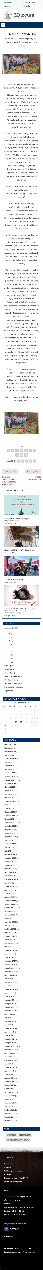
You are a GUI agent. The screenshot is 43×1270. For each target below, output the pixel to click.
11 (10, 718)
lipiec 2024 (8, 833)
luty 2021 (8, 957)
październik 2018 (11, 1046)
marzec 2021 (9, 954)
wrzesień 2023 (10, 869)
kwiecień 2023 (10, 886)
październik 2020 (11, 968)
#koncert (11, 1135)
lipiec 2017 (8, 1099)
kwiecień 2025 (10, 801)
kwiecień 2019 (10, 1028)
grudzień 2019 (10, 1000)
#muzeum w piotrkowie (18, 1140)
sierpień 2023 (9, 872)
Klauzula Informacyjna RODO (16, 1178)
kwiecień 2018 (10, 1067)
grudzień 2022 (10, 901)
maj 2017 (7, 1106)
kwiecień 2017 (10, 1110)
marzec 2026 (9, 762)
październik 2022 (11, 908)
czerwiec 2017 (10, 1103)
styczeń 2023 (9, 897)
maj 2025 (8, 798)
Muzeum (23, 38)
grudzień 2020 (10, 961)
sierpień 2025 (9, 787)
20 (21, 722)
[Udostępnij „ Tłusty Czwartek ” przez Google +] (17, 450)
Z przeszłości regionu (12, 687)
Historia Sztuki (10, 1164)
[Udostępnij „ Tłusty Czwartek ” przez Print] (26, 455)
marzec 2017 (9, 1114)
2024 (7, 42)
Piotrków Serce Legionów (29, 4)
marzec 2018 (9, 1071)
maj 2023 (7, 883)
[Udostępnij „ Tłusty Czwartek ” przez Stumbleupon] (17, 455)
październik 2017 (11, 1089)
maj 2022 (8, 925)
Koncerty (8, 673)
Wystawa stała (10, 680)
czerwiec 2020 (10, 982)
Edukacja (8, 666)
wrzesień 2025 (10, 783)
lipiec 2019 (8, 1018)
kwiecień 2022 (10, 929)
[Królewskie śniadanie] (21, 566)
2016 (8, 634)
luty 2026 (8, 766)
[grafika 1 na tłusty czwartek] (21, 433)
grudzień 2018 (10, 1039)
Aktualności (16, 42)
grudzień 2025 (10, 773)
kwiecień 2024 (10, 844)
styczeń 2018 (9, 1078)
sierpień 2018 (9, 1053)
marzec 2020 (9, 993)
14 (26, 718)
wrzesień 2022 (10, 911)
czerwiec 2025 (10, 794)
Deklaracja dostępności (13, 1182)
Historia (7, 669)
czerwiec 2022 (10, 922)
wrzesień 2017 (10, 1092)
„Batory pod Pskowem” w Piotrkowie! (19, 550)
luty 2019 (8, 1035)
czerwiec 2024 (10, 837)
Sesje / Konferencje (11, 676)
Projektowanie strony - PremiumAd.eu (19, 1252)
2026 (8, 662)
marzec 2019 (9, 1032)
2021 (8, 648)
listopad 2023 (9, 861)
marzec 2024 (9, 847)
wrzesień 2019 (10, 1011)
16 (37, 718)
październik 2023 (11, 865)
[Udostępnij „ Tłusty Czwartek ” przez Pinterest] (26, 450)
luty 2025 (8, 808)
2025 (8, 658)
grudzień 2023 (10, 858)
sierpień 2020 (9, 975)
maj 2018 (7, 1064)
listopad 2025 (9, 776)
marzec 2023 (9, 890)
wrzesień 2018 (10, 1050)
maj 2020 (8, 986)
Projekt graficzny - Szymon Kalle (17, 1248)
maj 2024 (7, 840)
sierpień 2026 (9, 744)
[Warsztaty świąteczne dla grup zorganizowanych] (21, 505)
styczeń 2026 (9, 769)
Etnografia (8, 1167)
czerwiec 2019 (10, 1021)
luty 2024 (8, 851)
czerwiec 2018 (10, 1060)
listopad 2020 (9, 964)
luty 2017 (8, 1117)
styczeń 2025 (9, 812)
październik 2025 (11, 780)
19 (16, 722)
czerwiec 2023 (10, 879)
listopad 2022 (9, 904)
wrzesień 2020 (10, 972)
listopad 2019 (9, 1004)
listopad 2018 (9, 1043)
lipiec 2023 (8, 876)
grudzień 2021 (10, 936)
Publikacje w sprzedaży (13, 1171)
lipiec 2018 (8, 1057)
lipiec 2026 (8, 748)
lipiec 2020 (8, 979)
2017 (8, 637)
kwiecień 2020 (10, 989)
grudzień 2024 (10, 815)
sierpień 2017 (9, 1096)
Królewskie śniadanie (13, 579)
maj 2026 (7, 755)
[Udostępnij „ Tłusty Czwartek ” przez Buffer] (35, 450)
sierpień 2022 (9, 915)
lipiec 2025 (8, 791)
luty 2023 (8, 893)
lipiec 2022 (8, 918)
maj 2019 (7, 1025)
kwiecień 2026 (10, 759)
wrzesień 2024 (10, 826)
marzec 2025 (9, 805)
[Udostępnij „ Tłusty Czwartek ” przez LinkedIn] (30, 450)
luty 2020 (8, 996)
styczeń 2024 (9, 854)
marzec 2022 (9, 933)
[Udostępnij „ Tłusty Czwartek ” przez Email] (21, 455)
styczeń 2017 (9, 1121)
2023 (8, 651)
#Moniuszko (25, 1135)
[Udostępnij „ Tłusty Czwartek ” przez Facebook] (8, 450)
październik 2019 (11, 1007)
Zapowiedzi (27, 42)
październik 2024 (11, 822)
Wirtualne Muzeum (8, 4)
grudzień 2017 (10, 1082)
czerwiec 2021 (10, 943)
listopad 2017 (9, 1085)
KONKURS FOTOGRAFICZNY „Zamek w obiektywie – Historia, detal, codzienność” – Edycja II (20, 611)
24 (6, 725)
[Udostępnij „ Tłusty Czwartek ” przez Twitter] (12, 450)
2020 (8, 644)
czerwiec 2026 (10, 751)
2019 (8, 641)
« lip (5, 733)
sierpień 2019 (9, 1014)
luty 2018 (8, 1075)
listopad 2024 (9, 819)
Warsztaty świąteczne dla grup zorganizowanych (17, 520)
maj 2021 (7, 947)
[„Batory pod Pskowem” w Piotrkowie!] (21, 536)
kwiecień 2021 (10, 950)
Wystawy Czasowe (12, 683)
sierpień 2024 (9, 830)
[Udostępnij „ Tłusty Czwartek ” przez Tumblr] (21, 450)
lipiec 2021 (8, 940)
